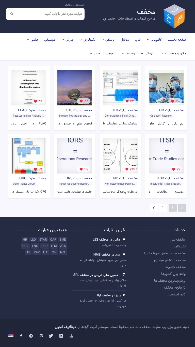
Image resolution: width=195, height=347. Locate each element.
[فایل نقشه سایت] (71, 336)
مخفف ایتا (104, 295)
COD (25, 246)
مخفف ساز (178, 240)
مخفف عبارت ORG (32, 178)
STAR (43, 240)
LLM (54, 246)
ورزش (69, 39)
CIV (54, 252)
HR (25, 240)
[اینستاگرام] (41, 336)
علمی (34, 39)
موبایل (125, 39)
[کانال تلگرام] (31, 336)
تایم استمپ (177, 294)
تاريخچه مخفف (175, 288)
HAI (45, 252)
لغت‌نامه (180, 246)
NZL (63, 252)
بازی (138, 39)
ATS (63, 246)
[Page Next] (154, 208)
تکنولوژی (89, 39)
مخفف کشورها (175, 267)
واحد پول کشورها (173, 274)
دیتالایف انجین (65, 327)
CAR (53, 240)
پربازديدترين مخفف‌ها (170, 281)
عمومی (110, 53)
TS (28, 252)
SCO (44, 246)
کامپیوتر (156, 39)
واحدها (130, 53)
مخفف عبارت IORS (78, 178)
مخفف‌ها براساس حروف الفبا (165, 253)
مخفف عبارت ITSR (170, 178)
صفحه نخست (177, 39)
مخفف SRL (81, 275)
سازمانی (150, 53)
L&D (33, 240)
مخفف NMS (101, 254)
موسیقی (49, 39)
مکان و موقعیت (175, 53)
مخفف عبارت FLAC (32, 110)
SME (63, 240)
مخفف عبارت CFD (124, 110)
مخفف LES (100, 239)
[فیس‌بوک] (21, 336)
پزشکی (110, 39)
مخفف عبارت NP (125, 178)
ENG (35, 246)
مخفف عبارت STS (79, 110)
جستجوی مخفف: (74, 5)
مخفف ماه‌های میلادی (170, 260)
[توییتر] (51, 336)
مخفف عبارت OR (171, 110)
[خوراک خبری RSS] (61, 336)
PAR (37, 252)
